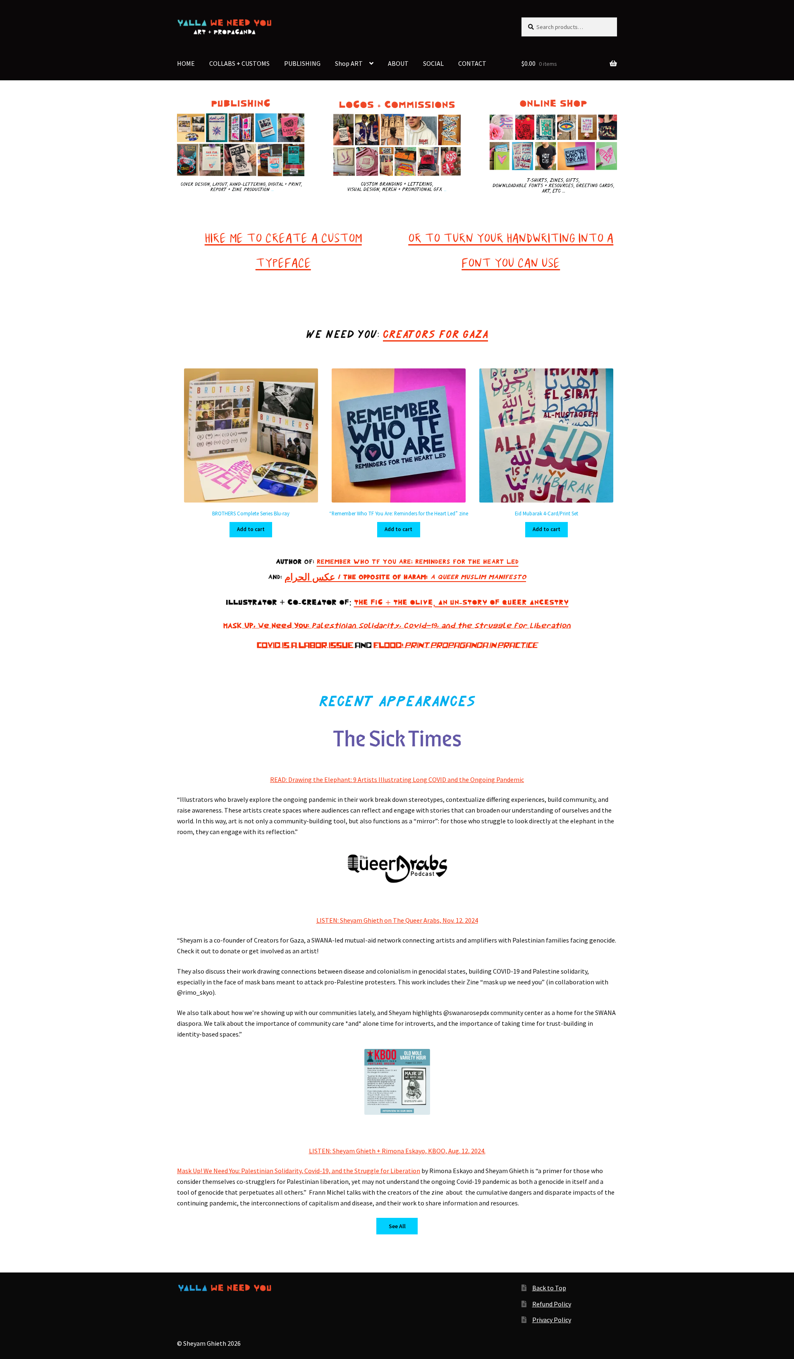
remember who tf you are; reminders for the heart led (418, 562)
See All (397, 1226)
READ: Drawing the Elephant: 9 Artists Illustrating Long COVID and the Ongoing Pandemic (397, 779)
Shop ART (349, 63)
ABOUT (398, 63)
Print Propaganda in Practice (471, 645)
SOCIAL (433, 63)
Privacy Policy (551, 1320)
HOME (186, 63)
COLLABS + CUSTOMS (239, 63)
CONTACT (472, 63)
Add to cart (251, 529)
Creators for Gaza (435, 334)
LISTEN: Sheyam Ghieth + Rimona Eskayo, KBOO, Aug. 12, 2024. (397, 1151)
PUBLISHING (302, 63)
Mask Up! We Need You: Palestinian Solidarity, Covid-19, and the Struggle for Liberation (298, 1171)
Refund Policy (551, 1304)
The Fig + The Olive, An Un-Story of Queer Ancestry (461, 602)
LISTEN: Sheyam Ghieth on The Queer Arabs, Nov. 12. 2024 (397, 920)
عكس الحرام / (314, 577)
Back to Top (549, 1288)
